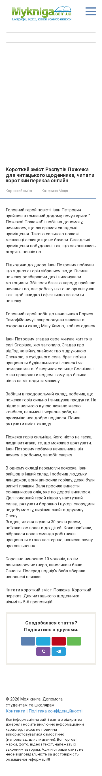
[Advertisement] (51, 112)
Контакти (15, 711)
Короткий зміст (19, 191)
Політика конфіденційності (55, 711)
